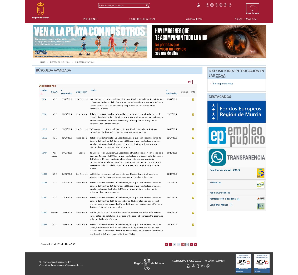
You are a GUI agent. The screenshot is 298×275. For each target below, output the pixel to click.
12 (187, 244)
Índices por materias (84, 62)
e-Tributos (215, 182)
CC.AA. (54, 92)
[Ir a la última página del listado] (195, 244)
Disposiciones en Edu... (60, 62)
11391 (44, 197)
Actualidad (194, 18)
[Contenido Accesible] (201, 5)
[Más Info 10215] (193, 129)
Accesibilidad (179, 261)
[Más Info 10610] (193, 138)
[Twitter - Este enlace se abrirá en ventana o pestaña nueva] (216, 5)
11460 (44, 212)
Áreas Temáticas (246, 18)
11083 (44, 174)
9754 (44, 99)
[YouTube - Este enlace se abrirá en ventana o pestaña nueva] (212, 5)
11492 (44, 224)
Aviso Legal (195, 261)
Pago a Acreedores (220, 192)
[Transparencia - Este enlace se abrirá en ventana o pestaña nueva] (236, 157)
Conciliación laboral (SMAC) (225, 170)
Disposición (81, 92)
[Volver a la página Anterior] (170, 244)
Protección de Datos (214, 261)
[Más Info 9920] (193, 114)
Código (44, 90)
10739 (44, 153)
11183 (44, 182)
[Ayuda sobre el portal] (198, 266)
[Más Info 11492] (193, 224)
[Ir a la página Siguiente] (191, 244)
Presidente (90, 18)
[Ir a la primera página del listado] (166, 244)
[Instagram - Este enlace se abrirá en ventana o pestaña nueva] (221, 5)
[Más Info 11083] (193, 174)
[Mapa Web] (193, 266)
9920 (44, 114)
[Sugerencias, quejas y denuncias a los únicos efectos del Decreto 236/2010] (203, 266)
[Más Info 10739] (193, 153)
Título (93, 90)
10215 (44, 129)
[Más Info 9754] (193, 99)
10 (178, 244)
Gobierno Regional (142, 18)
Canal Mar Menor (219, 204)
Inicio (42, 62)
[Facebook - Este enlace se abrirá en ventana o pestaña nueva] (225, 5)
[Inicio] (40, 10)
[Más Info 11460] (193, 212)
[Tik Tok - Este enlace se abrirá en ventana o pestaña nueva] (230, 5)
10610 (44, 138)
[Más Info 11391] (193, 197)
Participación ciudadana (223, 198)
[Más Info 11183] (193, 182)
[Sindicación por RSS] (208, 266)
